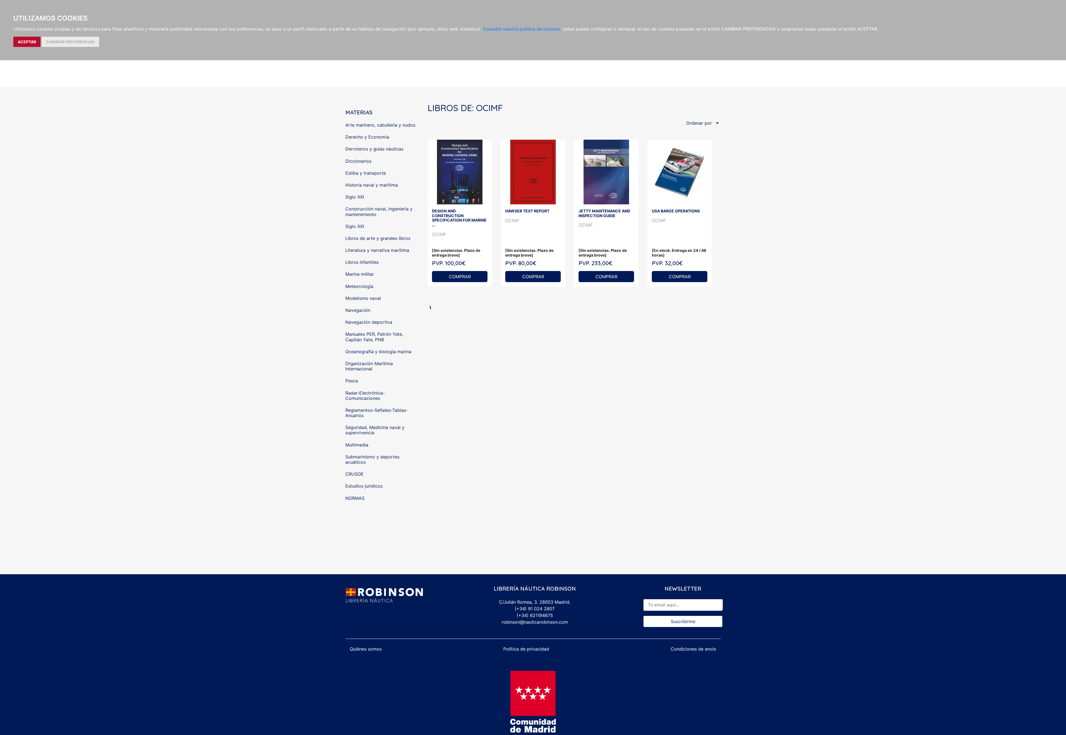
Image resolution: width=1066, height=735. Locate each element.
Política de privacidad (526, 649)
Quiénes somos (366, 649)
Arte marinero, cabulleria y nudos (380, 125)
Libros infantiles (362, 262)
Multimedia (356, 445)
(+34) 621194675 (535, 615)
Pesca (351, 380)
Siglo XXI (354, 197)
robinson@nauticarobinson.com (535, 622)
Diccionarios (358, 161)
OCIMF (439, 234)
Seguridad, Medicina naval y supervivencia (374, 430)
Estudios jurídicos (364, 486)
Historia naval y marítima (371, 185)
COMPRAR (460, 276)
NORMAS (354, 498)
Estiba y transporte (365, 173)
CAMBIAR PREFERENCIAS (70, 41)
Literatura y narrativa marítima (377, 250)
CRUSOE (354, 474)
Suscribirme (683, 621)
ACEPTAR (27, 41)
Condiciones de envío (693, 649)
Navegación (357, 310)
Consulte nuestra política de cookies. (522, 29)
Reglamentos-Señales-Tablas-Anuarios (376, 412)
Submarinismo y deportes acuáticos (372, 459)
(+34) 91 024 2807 (535, 608)
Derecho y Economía (367, 137)
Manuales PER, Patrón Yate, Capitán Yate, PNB (374, 336)
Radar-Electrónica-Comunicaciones (365, 395)
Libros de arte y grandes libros (377, 238)
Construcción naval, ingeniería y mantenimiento (379, 211)
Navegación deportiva (368, 322)
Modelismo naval (363, 298)
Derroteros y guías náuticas (374, 149)
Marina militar (359, 274)
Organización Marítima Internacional (369, 366)
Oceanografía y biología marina (378, 351)
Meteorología (359, 286)
